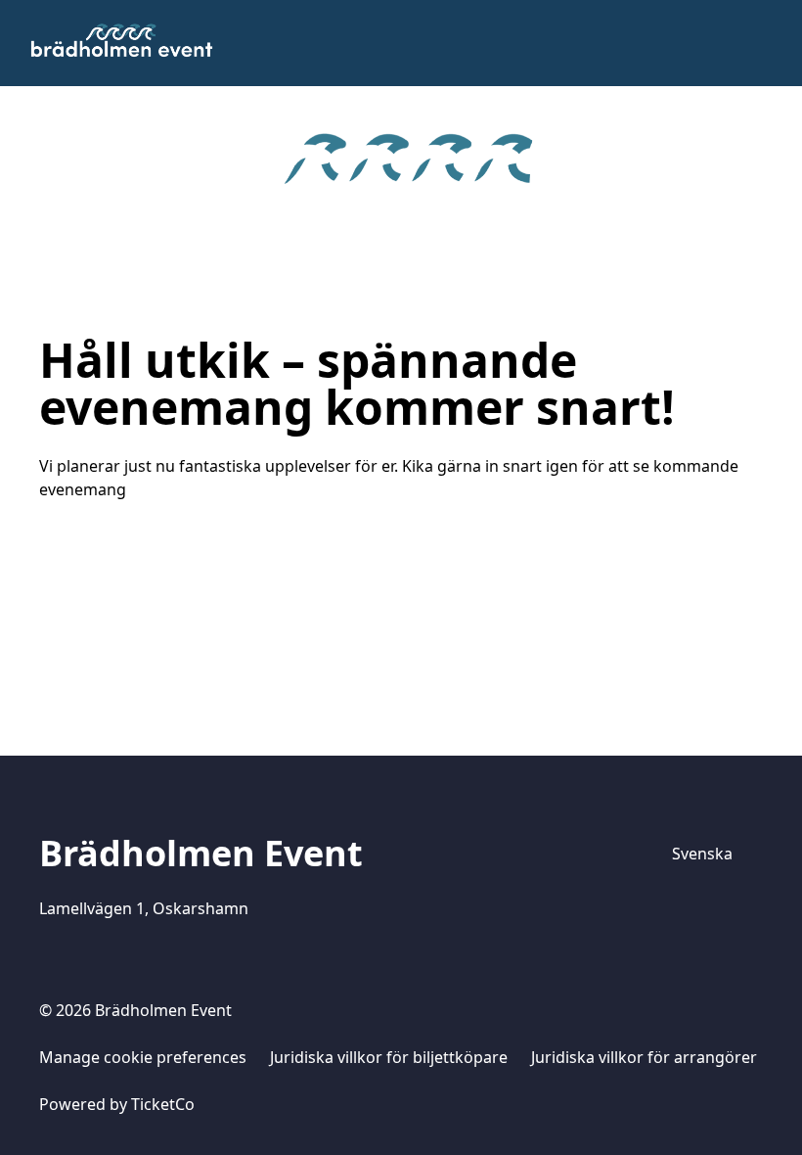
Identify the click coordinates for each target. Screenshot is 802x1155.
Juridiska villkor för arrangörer (644, 1057)
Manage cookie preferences (142, 1057)
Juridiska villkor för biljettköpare (389, 1057)
